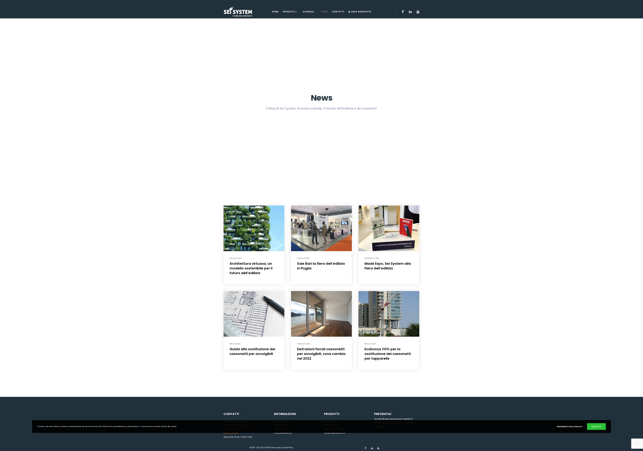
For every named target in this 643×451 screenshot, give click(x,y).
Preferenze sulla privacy (570, 426)
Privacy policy (276, 447)
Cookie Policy (288, 447)
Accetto (596, 426)
